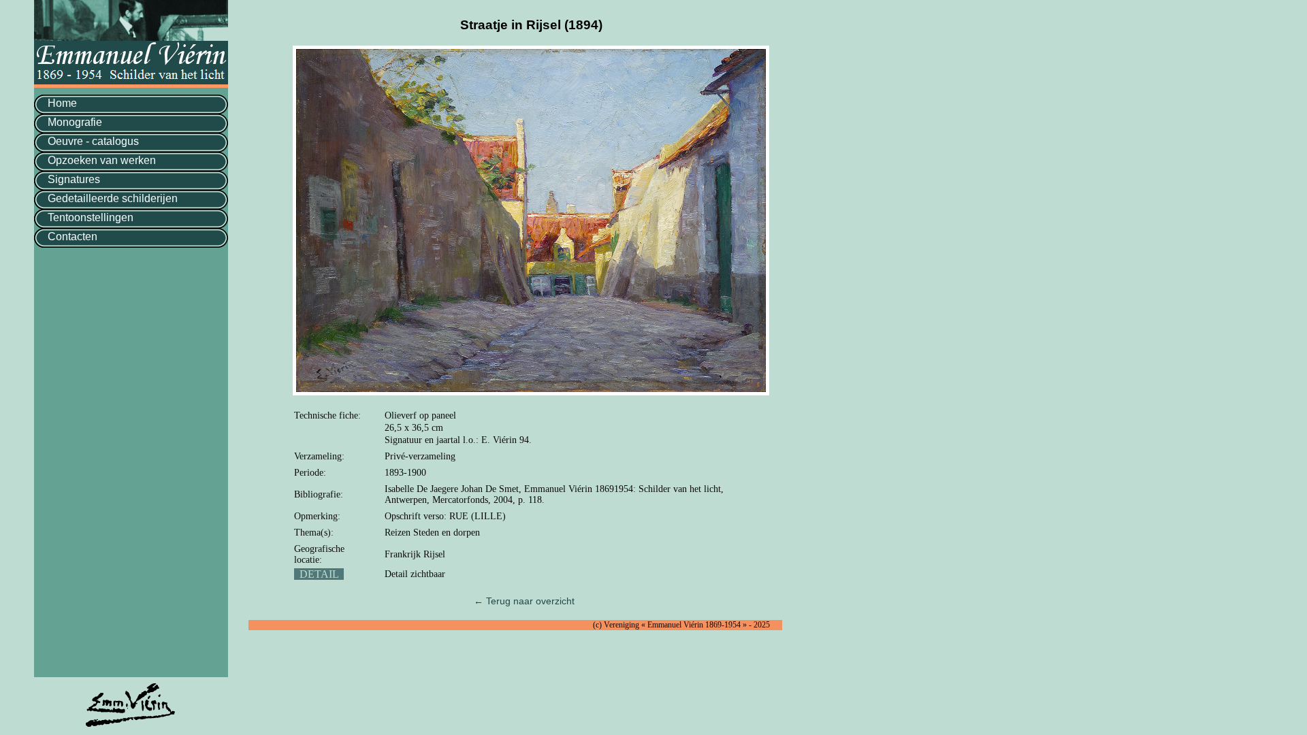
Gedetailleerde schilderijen (113, 198)
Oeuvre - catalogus (93, 141)
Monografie (75, 122)
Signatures (74, 179)
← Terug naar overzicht (524, 600)
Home (62, 103)
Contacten (72, 236)
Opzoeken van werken (102, 160)
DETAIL (319, 574)
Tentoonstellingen (90, 217)
